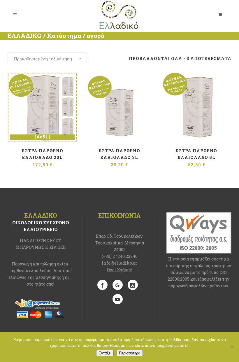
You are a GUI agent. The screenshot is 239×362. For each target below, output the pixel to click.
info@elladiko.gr (119, 263)
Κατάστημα (64, 36)
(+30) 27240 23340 (120, 256)
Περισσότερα (129, 353)
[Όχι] (232, 347)
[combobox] (47, 59)
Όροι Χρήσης (119, 269)
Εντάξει (105, 353)
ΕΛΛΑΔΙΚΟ (25, 36)
